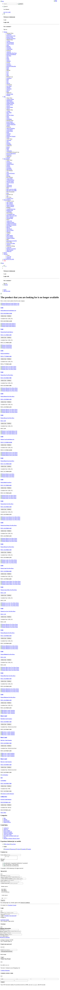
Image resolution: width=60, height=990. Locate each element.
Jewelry (8, 62)
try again (35, 984)
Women (5, 32)
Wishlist (9, 316)
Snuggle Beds (9, 218)
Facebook (10, 905)
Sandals (8, 135)
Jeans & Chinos (10, 115)
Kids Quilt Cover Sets (11, 215)
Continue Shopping (5, 970)
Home (5, 289)
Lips (7, 74)
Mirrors (8, 227)
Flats (7, 57)
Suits (7, 184)
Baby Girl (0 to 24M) (11, 189)
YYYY (3, 892)
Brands (5, 252)
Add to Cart (3, 316)
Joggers (8, 106)
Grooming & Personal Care (12, 152)
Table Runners (9, 250)
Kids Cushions (9, 217)
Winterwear (9, 186)
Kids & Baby (7, 158)
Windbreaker (9, 100)
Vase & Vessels (9, 230)
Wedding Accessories (11, 225)
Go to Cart (12, 970)
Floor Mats (8, 226)
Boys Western (9, 177)
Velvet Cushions (10, 206)
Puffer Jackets (9, 104)
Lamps (8, 234)
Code (2, 979)
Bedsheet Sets (9, 210)
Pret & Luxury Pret (10, 35)
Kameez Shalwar (10, 123)
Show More (3, 812)
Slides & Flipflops (10, 128)
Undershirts (9, 150)
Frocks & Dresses (10, 173)
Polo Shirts (8, 112)
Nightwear (8, 92)
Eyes (7, 71)
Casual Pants (9, 49)
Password (3, 881)
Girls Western (9, 170)
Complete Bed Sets (10, 209)
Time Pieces (9, 228)
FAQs (5, 837)
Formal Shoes (9, 131)
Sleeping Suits (9, 94)
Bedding (8, 207)
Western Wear (9, 39)
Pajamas (8, 95)
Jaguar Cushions (10, 205)
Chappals (8, 51)
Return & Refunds (8, 831)
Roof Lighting (9, 236)
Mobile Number (4, 877)
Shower (8, 83)
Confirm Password (5, 883)
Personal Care (9, 76)
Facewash (8, 256)
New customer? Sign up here (7, 921)
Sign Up (3, 900)
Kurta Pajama (9, 121)
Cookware (8, 247)
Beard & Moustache (11, 153)
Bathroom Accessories (11, 240)
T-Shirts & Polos (10, 180)
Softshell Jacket (10, 164)
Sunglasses (8, 88)
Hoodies (8, 143)
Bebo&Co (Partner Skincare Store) (12, 838)
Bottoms (8, 46)
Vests (7, 149)
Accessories (9, 84)
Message (3, 859)
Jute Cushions (9, 202)
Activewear (9, 185)
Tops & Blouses (10, 42)
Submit (2, 982)
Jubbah (8, 125)
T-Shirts (8, 41)
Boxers (8, 147)
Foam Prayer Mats (10, 243)
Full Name (3, 875)
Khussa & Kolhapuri (11, 54)
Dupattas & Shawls (10, 38)
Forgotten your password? (10, 915)
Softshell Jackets (10, 103)
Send (2, 860)
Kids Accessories (10, 191)
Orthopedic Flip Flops (11, 53)
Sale (5, 260)
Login (2, 915)
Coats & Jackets (10, 43)
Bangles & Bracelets (11, 66)
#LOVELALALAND (9, 259)
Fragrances (8, 78)
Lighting (8, 232)
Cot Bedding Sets (10, 214)
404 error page (7, 291)
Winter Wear (9, 98)
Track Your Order (8, 834)
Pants (7, 116)
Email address (4, 855)
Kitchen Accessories (11, 248)
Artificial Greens (10, 222)
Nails (7, 75)
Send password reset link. (6, 951)
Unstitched (8, 34)
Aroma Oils (9, 221)
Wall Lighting (9, 235)
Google (14, 905)
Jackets (8, 161)
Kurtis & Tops (9, 37)
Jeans (7, 45)
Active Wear (9, 139)
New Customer (4, 941)
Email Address (4, 880)
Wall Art (8, 231)
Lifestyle (8, 244)
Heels (7, 58)
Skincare (6, 254)
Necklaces (8, 65)
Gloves (8, 90)
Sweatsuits (8, 144)
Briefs (7, 148)
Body (7, 79)
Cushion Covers (10, 201)
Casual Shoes (9, 129)
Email (2, 912)
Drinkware (8, 251)
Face (7, 73)
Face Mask (8, 86)
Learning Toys (9, 198)
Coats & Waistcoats (10, 124)
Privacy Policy (7, 830)
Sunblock (8, 258)
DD (2, 889)
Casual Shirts (9, 178)
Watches (8, 87)
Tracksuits (8, 140)
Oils (7, 195)
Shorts (7, 117)
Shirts (7, 113)
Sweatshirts (9, 119)
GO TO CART (7, 12)
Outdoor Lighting (10, 238)
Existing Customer (5, 940)
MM (2, 890)
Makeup (8, 70)
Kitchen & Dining (10, 246)
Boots (7, 132)
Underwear (9, 145)
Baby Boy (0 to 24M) (11, 190)
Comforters (9, 211)
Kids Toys (8, 197)
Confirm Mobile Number (6, 878)
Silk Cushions (9, 203)
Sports (7, 59)
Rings (7, 67)
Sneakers (8, 61)
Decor (7, 219)
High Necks (9, 169)
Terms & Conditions (8, 833)
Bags (7, 91)
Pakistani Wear (9, 33)
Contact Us (6, 828)
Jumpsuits (8, 47)
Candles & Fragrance (11, 223)
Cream (8, 255)
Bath (7, 239)
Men (5, 96)
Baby (7, 188)
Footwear (8, 50)
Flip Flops (8, 55)
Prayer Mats (9, 242)
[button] (6, 284)
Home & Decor (7, 199)
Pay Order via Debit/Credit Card (11, 835)
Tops (7, 141)
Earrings (8, 63)
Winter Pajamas (10, 102)
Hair (7, 80)
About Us (6, 829)
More (7, 69)
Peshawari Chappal (10, 136)
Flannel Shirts (9, 107)
